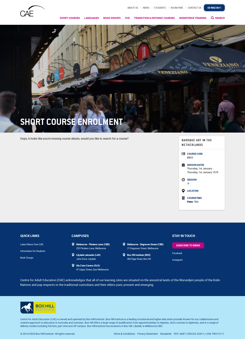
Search (220, 18)
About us (132, 7)
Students (160, 7)
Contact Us (194, 7)
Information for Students (32, 251)
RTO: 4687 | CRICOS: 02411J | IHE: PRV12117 (199, 333)
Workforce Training (192, 18)
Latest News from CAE (31, 244)
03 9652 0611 (214, 7)
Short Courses (70, 18)
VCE (127, 18)
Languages (91, 18)
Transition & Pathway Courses (154, 18)
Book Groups (112, 18)
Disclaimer (166, 333)
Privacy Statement (147, 333)
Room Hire (177, 7)
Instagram (177, 259)
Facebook (177, 253)
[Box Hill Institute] (38, 313)
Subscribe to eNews (188, 245)
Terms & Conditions (124, 333)
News (146, 7)
